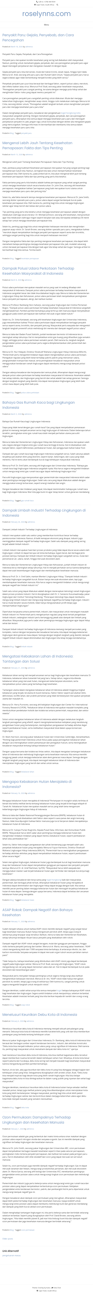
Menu (46, 25)
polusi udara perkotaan (30, 392)
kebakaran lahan (27, 772)
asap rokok (25, 1005)
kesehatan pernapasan (30, 258)
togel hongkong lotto (71, 113)
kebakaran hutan (27, 900)
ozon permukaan (28, 1230)
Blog (12, 133)
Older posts (7, 1238)
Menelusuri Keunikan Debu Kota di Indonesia (39, 1014)
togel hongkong (53, 879)
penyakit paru (26, 133)
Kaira (48, 1288)
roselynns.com (46, 13)
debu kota (25, 1107)
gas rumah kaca (27, 500)
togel (59, 990)
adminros (29, 46)
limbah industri (26, 646)
